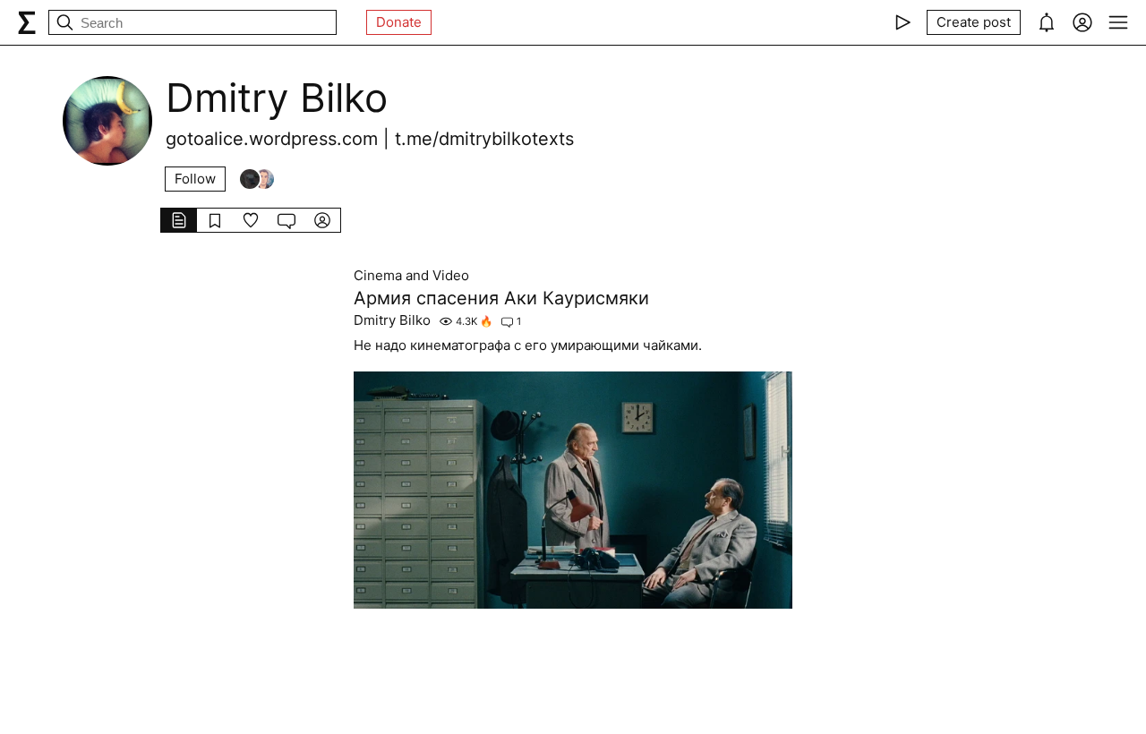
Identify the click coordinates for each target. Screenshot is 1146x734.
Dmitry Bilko (392, 320)
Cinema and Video (411, 276)
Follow (195, 178)
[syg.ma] (27, 22)
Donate (399, 21)
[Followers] (257, 179)
